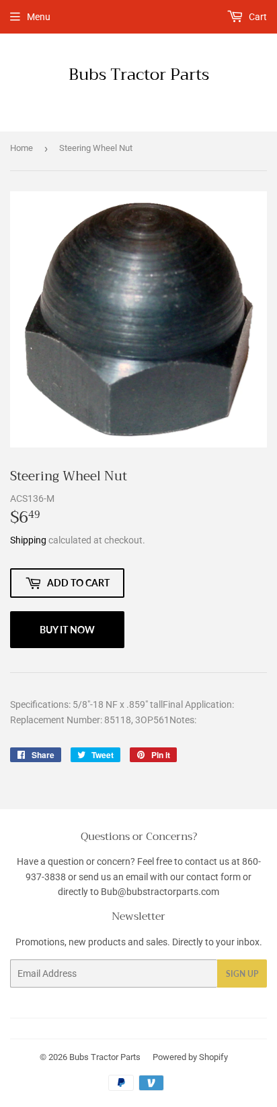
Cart (257, 16)
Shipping (28, 540)
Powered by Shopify (190, 1057)
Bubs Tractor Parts (139, 75)
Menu (38, 16)
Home (21, 148)
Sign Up (242, 974)
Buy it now (67, 629)
